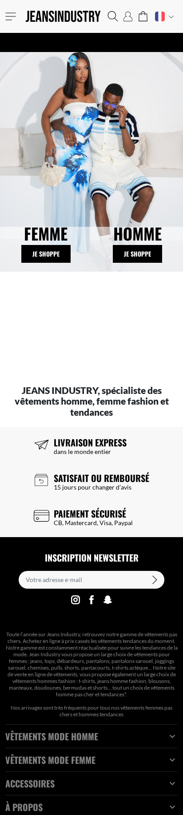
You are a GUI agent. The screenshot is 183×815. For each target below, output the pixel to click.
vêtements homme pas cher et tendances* (115, 691)
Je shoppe (46, 253)
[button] (112, 16)
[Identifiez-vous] (127, 16)
